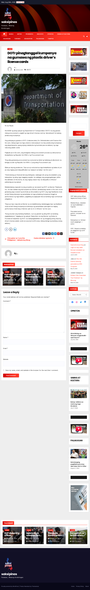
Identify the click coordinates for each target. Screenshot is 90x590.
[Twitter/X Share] (10, 229)
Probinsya (29, 34)
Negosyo (40, 34)
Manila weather (79, 186)
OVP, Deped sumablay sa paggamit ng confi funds (78, 230)
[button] (84, 36)
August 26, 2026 (11, 538)
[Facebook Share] (6, 229)
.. (16, 67)
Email (5, 348)
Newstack (27, 586)
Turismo (17, 39)
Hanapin (78, 133)
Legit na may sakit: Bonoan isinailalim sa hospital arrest (77, 250)
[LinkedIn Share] (15, 229)
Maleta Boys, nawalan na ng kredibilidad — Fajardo (78, 205)
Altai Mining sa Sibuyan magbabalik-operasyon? (79, 336)
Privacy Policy (80, 586)
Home (72, 586)
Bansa (11, 34)
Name (5, 337)
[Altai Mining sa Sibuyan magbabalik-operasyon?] (79, 325)
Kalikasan (7, 39)
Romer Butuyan (11, 541)
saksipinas (9, 22)
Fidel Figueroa (54, 541)
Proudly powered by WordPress (10, 586)
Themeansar (35, 586)
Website (5, 359)
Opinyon (50, 34)
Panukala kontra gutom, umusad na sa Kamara (78, 213)
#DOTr (29, 70)
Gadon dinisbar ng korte (43, 238)
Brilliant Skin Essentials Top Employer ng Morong (78, 277)
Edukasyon (28, 39)
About (87, 586)
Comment (7, 301)
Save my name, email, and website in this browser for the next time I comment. (31, 370)
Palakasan (40, 39)
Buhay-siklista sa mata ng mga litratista (77, 404)
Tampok (51, 39)
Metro (19, 34)
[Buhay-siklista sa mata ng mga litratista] (79, 394)
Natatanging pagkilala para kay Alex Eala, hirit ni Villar (78, 464)
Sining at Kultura (63, 34)
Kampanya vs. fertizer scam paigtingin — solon (78, 222)
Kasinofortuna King (77, 245)
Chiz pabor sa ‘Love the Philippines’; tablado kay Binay (18, 239)
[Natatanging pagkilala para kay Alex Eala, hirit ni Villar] (79, 454)
